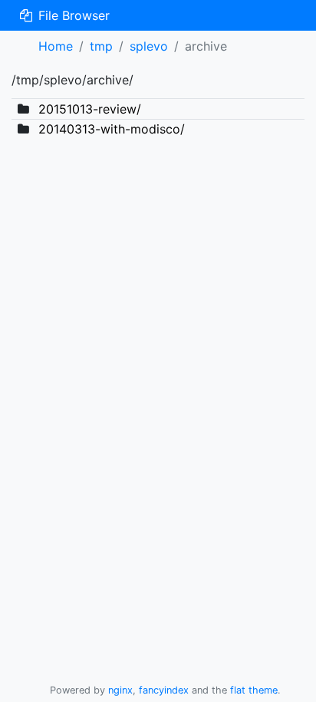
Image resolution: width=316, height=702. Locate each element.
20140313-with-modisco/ (111, 129)
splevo (149, 46)
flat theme (254, 690)
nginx (120, 690)
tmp (101, 46)
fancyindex (164, 690)
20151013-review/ (89, 109)
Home (55, 46)
